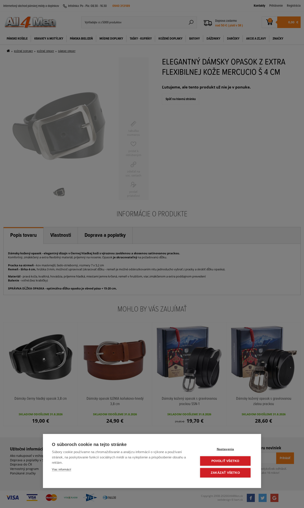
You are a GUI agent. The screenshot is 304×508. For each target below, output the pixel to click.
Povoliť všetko (225, 461)
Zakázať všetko (225, 472)
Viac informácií (61, 469)
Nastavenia (225, 449)
